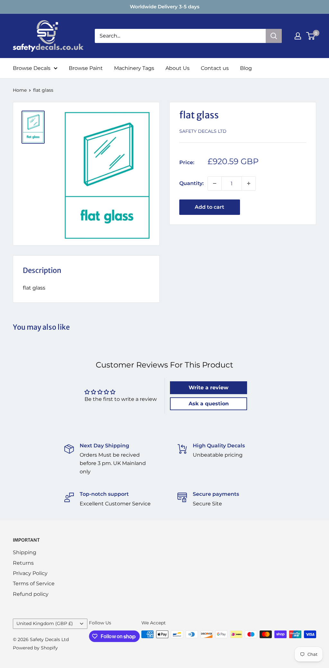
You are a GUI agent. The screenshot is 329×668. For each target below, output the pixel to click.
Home (20, 90)
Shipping (24, 552)
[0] (311, 36)
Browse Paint (86, 68)
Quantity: (191, 183)
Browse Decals (31, 68)
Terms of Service (34, 583)
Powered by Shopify (35, 648)
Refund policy (31, 594)
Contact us (215, 68)
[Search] (274, 36)
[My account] (298, 35)
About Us (177, 68)
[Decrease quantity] (214, 183)
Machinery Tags (134, 68)
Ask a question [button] (209, 404)
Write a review (208, 388)
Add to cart (209, 207)
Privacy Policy (30, 573)
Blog (246, 68)
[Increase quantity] (248, 183)
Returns (23, 563)
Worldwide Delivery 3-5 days (165, 7)
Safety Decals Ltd (203, 131)
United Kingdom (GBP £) (44, 623)
